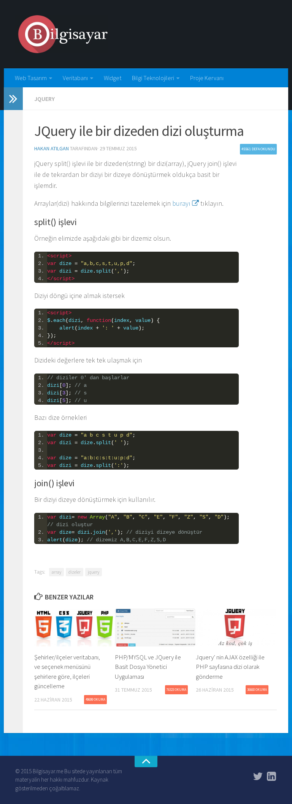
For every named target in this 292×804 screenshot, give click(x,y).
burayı (182, 203)
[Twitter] (257, 776)
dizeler (74, 572)
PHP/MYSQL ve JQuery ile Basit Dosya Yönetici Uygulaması (148, 667)
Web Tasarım (31, 78)
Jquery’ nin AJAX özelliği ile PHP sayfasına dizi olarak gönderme (230, 667)
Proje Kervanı (207, 78)
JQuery (44, 98)
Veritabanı (75, 78)
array (56, 572)
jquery (93, 572)
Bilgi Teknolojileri (153, 78)
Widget (112, 78)
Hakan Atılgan (51, 148)
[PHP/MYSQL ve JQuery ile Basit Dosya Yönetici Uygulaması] (155, 627)
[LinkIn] (271, 776)
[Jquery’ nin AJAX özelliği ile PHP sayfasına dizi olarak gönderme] (236, 627)
